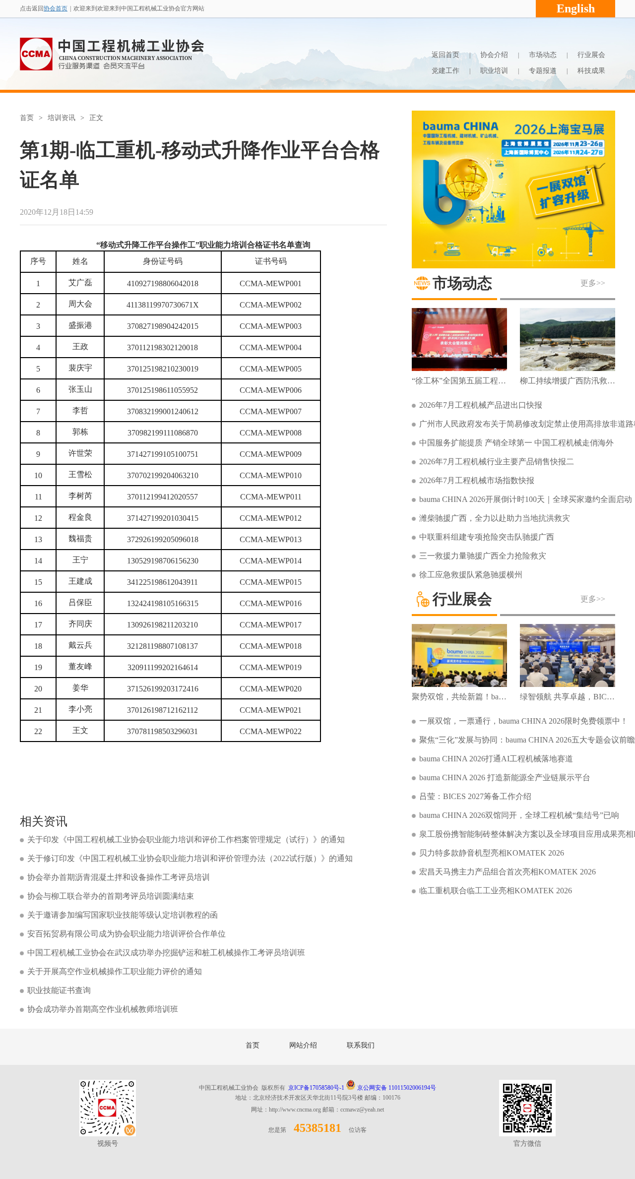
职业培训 (494, 70)
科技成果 (591, 70)
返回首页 (445, 55)
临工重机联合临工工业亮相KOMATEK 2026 (495, 890)
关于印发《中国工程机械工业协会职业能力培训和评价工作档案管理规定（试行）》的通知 (186, 839)
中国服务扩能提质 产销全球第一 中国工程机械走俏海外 (516, 442)
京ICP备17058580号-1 (316, 1087)
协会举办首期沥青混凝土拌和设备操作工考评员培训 (118, 877)
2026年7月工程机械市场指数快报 (476, 480)
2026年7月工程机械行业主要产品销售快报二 (496, 461)
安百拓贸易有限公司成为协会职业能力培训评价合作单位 (126, 934)
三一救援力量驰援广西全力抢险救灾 (482, 556)
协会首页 (55, 8)
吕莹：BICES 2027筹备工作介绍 (475, 796)
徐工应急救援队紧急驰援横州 (470, 574)
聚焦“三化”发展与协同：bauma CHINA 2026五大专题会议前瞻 (527, 740)
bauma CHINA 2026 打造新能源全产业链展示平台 (504, 777)
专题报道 (543, 70)
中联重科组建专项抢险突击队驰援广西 (486, 537)
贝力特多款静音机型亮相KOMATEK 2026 (491, 853)
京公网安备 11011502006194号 (396, 1087)
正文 (96, 118)
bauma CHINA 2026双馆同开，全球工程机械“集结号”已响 (519, 815)
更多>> (592, 283)
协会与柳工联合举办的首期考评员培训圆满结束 (110, 896)
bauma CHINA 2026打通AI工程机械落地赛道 (496, 758)
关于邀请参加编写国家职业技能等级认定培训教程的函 (122, 915)
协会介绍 (494, 55)
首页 (27, 118)
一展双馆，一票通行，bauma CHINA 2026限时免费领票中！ (523, 721)
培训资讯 (61, 118)
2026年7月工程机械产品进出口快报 (480, 405)
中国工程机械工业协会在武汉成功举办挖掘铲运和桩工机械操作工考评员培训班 (166, 952)
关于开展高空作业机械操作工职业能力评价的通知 (114, 971)
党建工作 (445, 70)
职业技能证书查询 (59, 990)
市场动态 (543, 55)
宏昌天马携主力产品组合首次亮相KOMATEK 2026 (507, 872)
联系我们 (361, 1045)
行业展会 (591, 55)
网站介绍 (303, 1045)
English (576, 8)
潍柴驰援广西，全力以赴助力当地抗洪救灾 (494, 518)
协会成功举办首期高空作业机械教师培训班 (102, 1009)
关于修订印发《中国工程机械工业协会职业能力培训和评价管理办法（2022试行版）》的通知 (190, 858)
